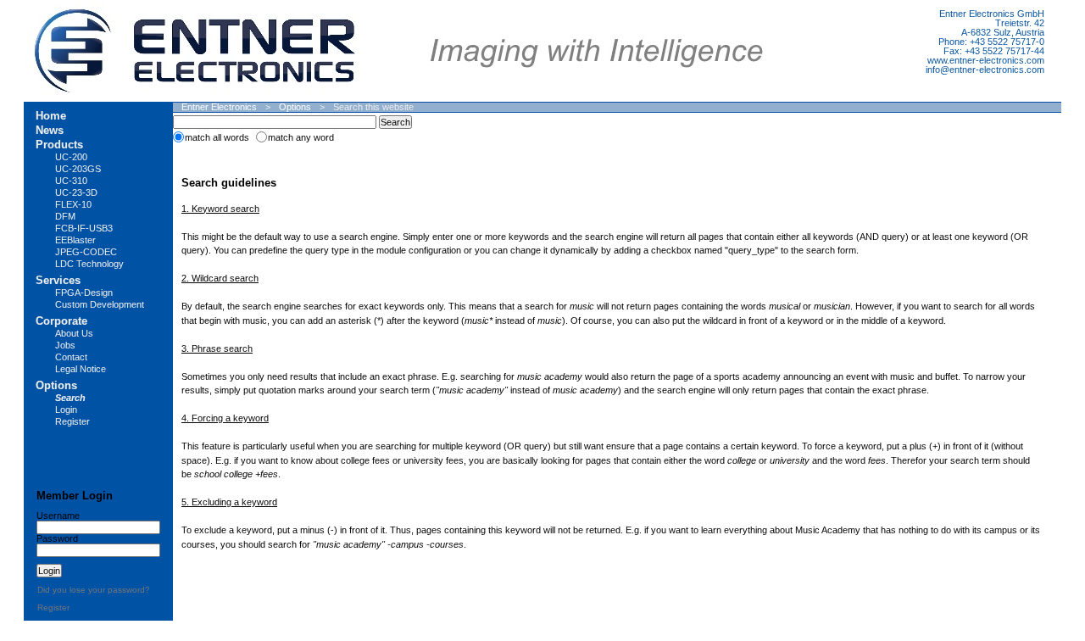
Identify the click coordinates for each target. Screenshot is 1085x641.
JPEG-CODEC (86, 252)
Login (66, 409)
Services (58, 280)
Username (58, 515)
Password (57, 538)
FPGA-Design (84, 292)
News (50, 130)
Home (51, 115)
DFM (65, 216)
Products (59, 144)
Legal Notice (80, 369)
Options (295, 107)
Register (72, 421)
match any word (301, 137)
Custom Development (99, 304)
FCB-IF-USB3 (84, 228)
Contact (71, 357)
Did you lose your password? (93, 589)
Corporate (61, 321)
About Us (74, 333)
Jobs (65, 345)
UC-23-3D (76, 192)
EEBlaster (75, 240)
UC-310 (71, 181)
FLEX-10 (73, 204)
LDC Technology (89, 264)
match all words (217, 137)
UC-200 (71, 157)
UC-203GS (78, 169)
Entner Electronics (219, 107)
